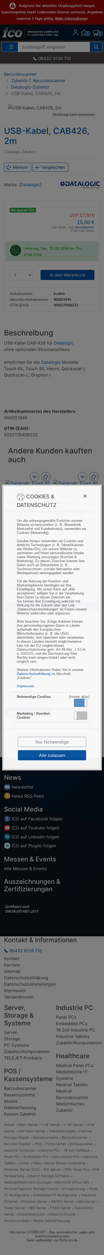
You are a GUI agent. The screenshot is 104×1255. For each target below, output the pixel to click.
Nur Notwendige (52, 742)
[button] (80, 703)
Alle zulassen (52, 755)
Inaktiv (82, 715)
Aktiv (80, 703)
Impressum (25, 686)
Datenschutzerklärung (33, 674)
